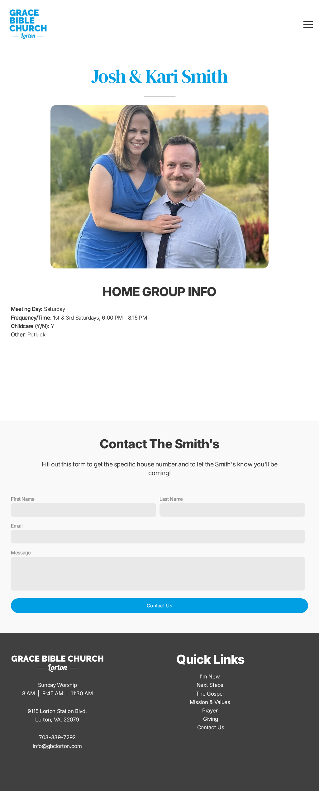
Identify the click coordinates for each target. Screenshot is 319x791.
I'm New (210, 676)
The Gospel (210, 693)
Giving (210, 719)
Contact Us (159, 606)
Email (16, 526)
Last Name (171, 499)
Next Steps (211, 685)
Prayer (210, 710)
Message (21, 553)
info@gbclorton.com (57, 746)
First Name (23, 499)
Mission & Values (211, 702)
